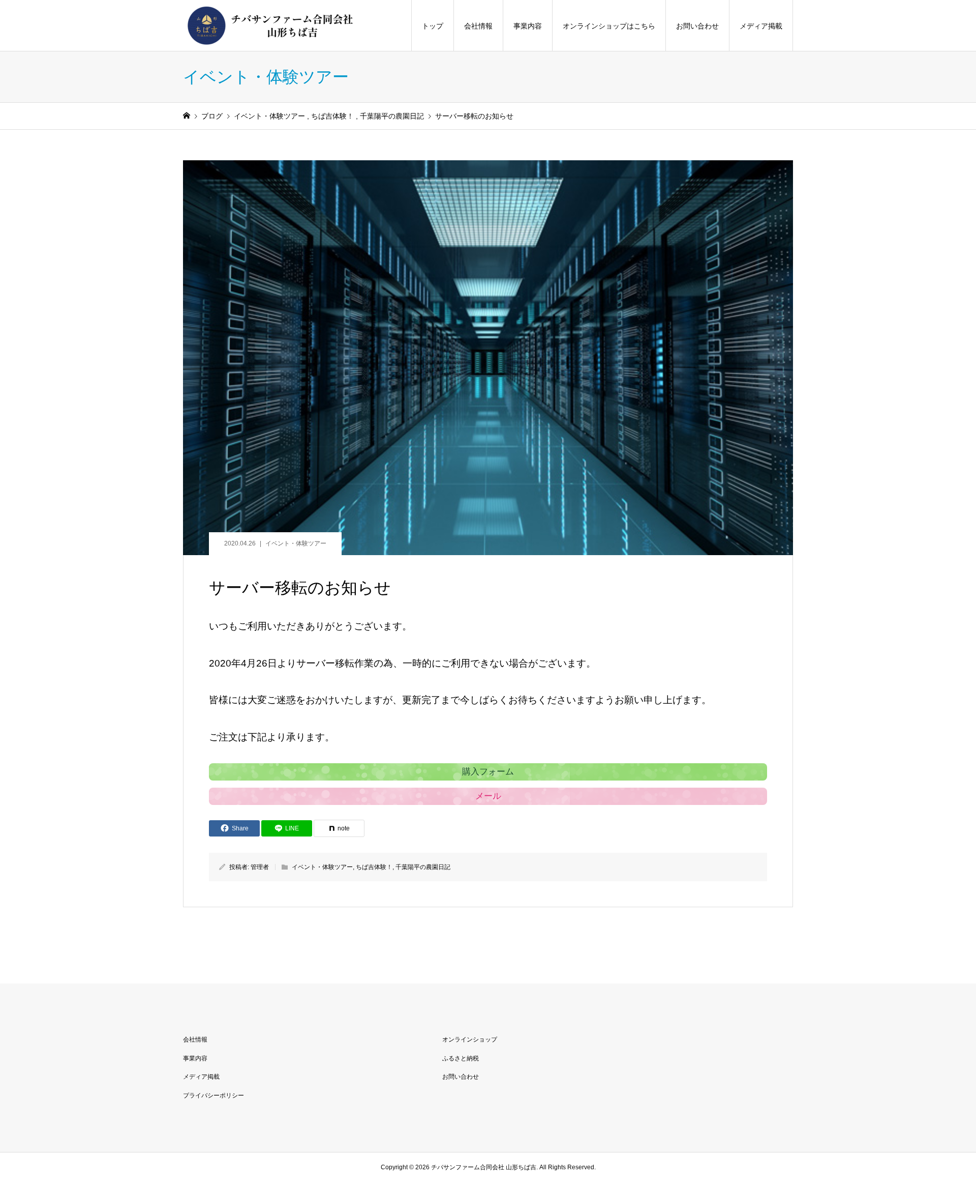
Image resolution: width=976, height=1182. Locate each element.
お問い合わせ (697, 26)
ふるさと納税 (460, 1058)
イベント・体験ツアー (295, 543)
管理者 (260, 867)
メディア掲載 (761, 26)
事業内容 (527, 26)
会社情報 (478, 26)
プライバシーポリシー (213, 1095)
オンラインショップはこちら (609, 26)
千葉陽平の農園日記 (422, 867)
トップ (432, 26)
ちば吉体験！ (374, 867)
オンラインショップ (469, 1039)
